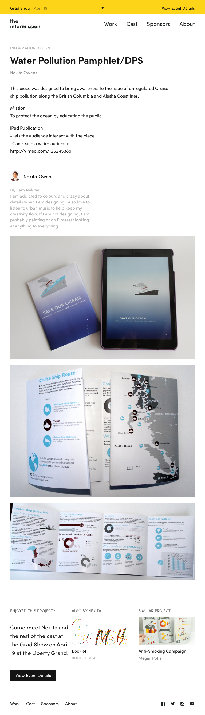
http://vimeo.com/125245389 (40, 150)
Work (110, 23)
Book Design (84, 658)
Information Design (30, 48)
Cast (132, 23)
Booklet (79, 651)
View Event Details (33, 675)
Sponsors (158, 23)
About (187, 23)
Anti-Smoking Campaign (162, 651)
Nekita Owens (23, 72)
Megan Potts (150, 658)
